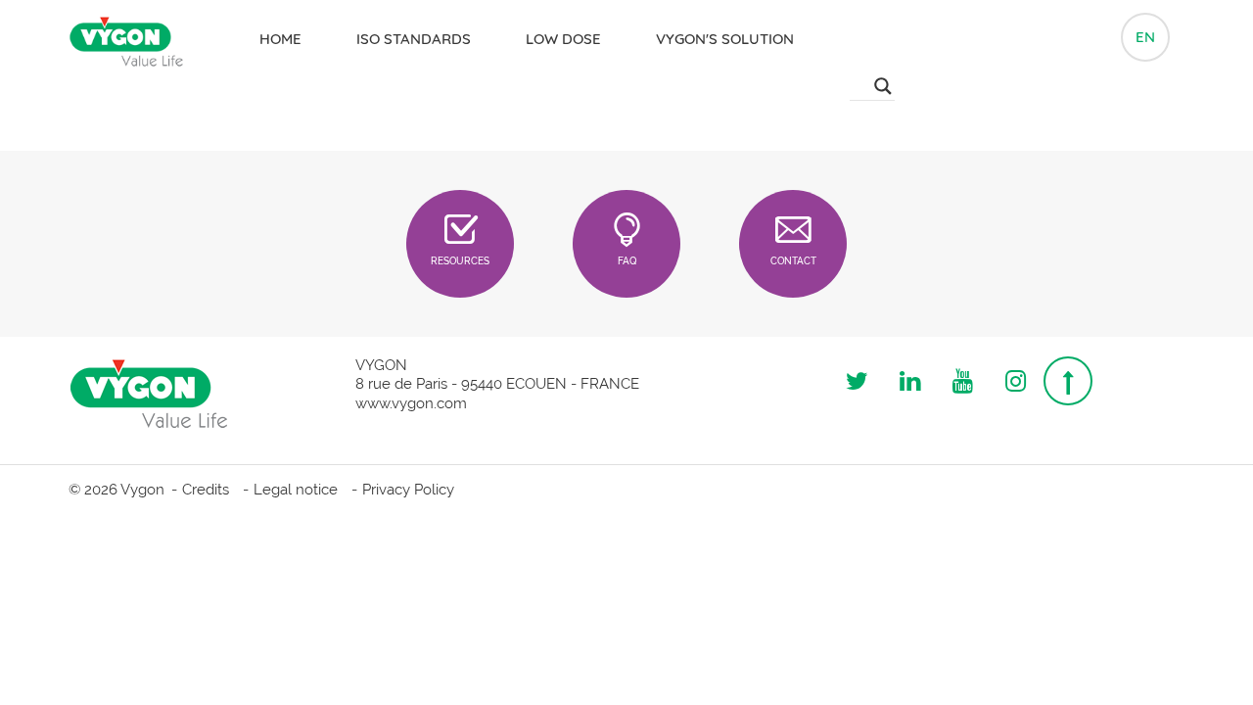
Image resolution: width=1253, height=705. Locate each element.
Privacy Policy (408, 489)
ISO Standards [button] (413, 38)
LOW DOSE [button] (563, 38)
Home (280, 38)
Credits (205, 489)
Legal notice (296, 489)
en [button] (1145, 36)
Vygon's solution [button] (725, 38)
